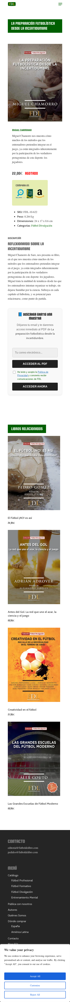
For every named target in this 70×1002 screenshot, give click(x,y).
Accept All (35, 976)
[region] (35, 973)
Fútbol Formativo (21, 886)
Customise (35, 985)
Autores (12, 909)
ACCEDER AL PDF (35, 363)
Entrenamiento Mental (24, 897)
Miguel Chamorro (22, 130)
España (15, 926)
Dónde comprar (17, 921)
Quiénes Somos (17, 915)
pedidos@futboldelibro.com (23, 852)
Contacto (13, 938)
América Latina (20, 932)
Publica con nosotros (20, 904)
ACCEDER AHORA (35, 386)
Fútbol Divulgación (41, 225)
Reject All (35, 994)
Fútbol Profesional (22, 880)
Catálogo (13, 875)
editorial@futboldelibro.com (23, 847)
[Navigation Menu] (60, 4)
